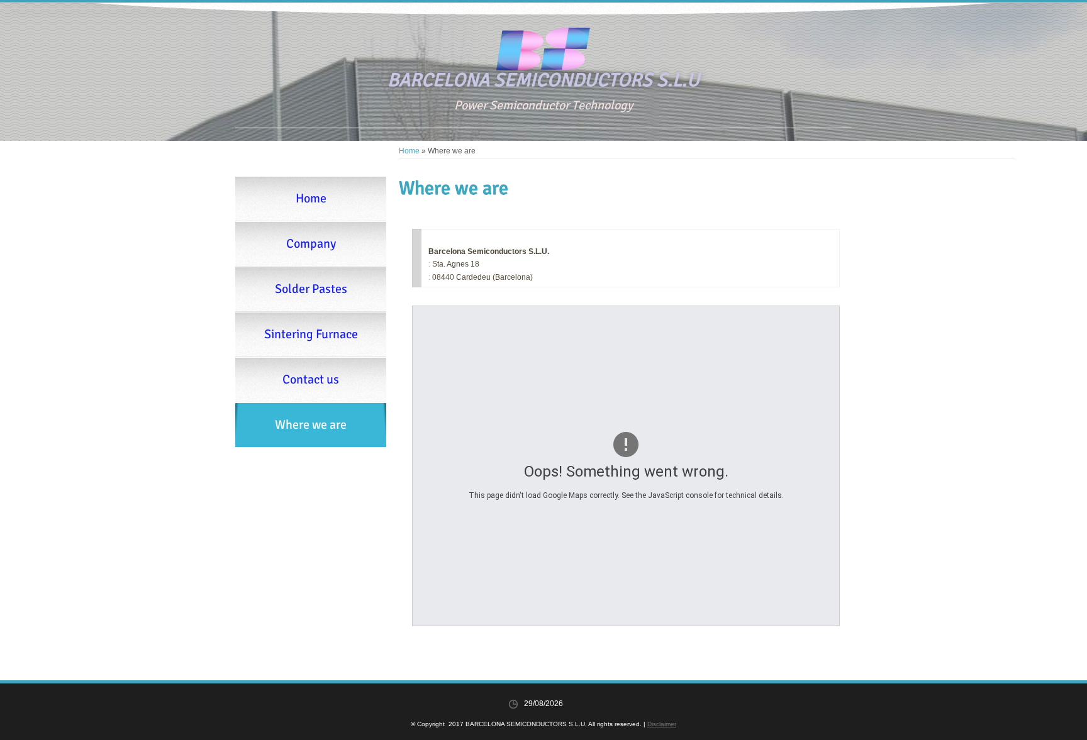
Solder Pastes (311, 289)
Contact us (310, 379)
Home (409, 150)
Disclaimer (661, 724)
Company (311, 243)
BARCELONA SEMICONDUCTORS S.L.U (543, 80)
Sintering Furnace (311, 334)
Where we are (311, 425)
